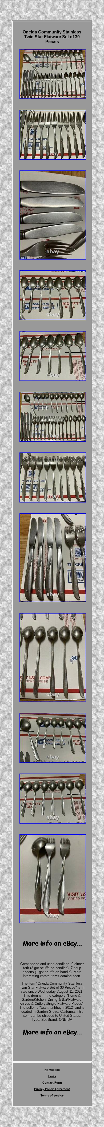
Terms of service (52, 1095)
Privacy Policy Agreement (52, 1089)
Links (52, 1076)
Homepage (52, 1069)
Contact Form (52, 1082)
